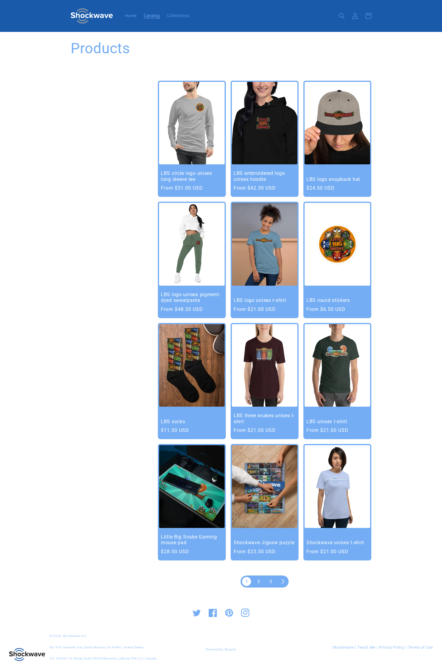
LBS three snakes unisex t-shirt (264, 418)
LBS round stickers (328, 300)
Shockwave (343, 647)
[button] (341, 16)
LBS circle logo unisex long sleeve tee (186, 176)
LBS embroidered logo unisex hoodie (259, 176)
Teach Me (366, 647)
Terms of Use (420, 647)
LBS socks (173, 421)
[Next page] (282, 581)
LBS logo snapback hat (333, 179)
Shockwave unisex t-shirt (335, 542)
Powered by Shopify (221, 649)
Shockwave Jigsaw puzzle (264, 542)
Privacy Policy (392, 647)
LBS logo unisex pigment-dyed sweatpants (190, 297)
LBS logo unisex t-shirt (260, 300)
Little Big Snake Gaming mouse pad (189, 539)
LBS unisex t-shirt (326, 421)
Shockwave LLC (75, 636)
